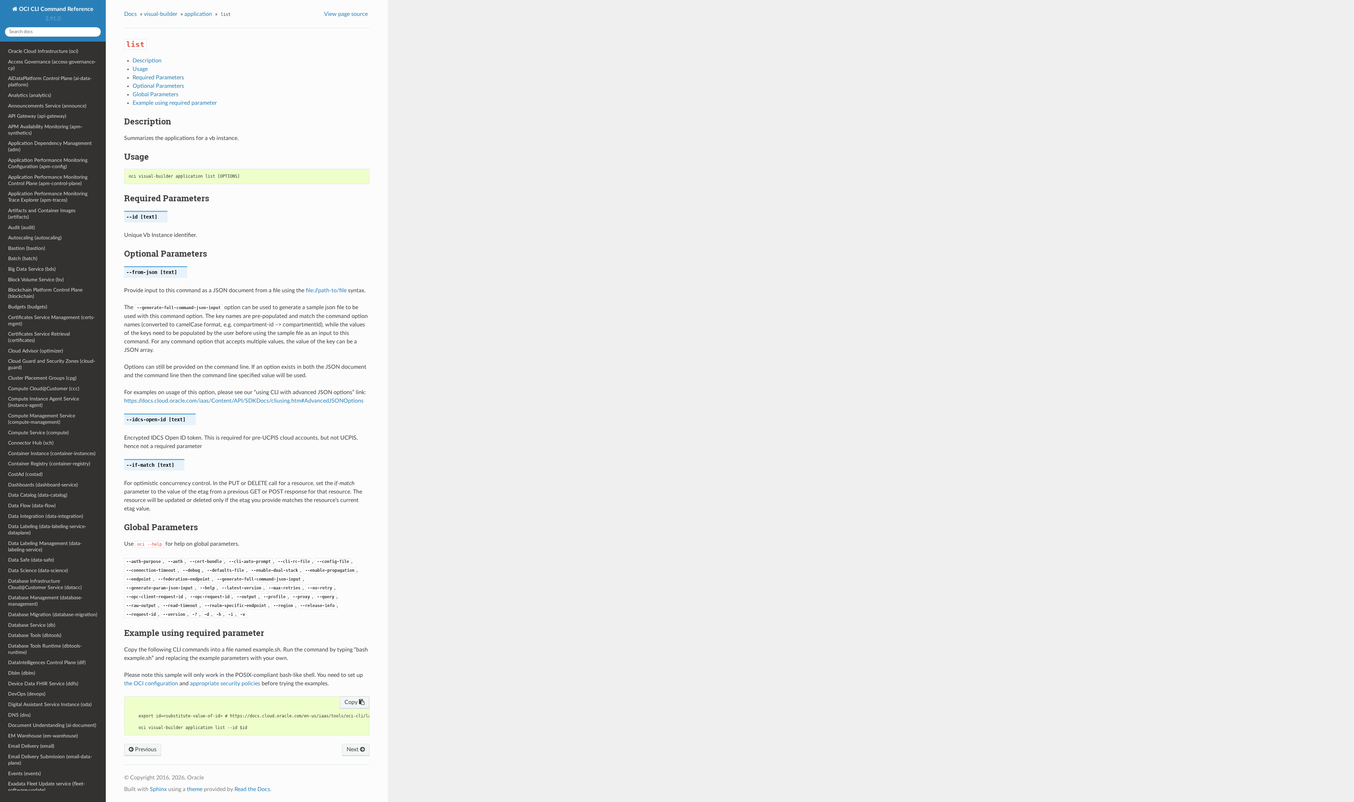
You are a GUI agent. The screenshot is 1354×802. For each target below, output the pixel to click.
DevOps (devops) (26, 694)
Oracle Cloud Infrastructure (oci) (43, 51)
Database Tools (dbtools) (34, 635)
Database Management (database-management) (45, 601)
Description (147, 60)
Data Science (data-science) (38, 570)
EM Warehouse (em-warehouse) (43, 736)
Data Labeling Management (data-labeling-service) (45, 546)
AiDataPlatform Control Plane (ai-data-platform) (50, 81)
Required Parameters (158, 77)
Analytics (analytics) (29, 95)
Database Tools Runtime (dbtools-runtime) (45, 649)
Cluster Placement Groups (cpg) (42, 378)
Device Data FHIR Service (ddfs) (43, 683)
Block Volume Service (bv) (36, 279)
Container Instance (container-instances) (52, 453)
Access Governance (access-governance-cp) (52, 65)
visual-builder (160, 14)
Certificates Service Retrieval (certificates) (39, 337)
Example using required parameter (175, 103)
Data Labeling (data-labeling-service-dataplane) (47, 529)
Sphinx (158, 789)
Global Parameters (155, 94)
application (198, 14)
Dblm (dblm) (21, 673)
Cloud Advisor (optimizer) (35, 351)
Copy (351, 702)
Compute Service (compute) (38, 432)
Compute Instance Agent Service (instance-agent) (43, 402)
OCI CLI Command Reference (55, 9)
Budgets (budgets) (27, 307)
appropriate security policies (225, 683)
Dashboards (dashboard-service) (43, 485)
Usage (140, 69)
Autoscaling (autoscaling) (35, 237)
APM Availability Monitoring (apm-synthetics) (45, 130)
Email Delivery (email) (31, 746)
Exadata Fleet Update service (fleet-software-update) (46, 787)
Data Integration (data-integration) (45, 516)
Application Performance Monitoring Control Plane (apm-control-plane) (47, 180)
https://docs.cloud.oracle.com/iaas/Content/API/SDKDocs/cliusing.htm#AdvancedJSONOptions (244, 401)
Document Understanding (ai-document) (52, 725)
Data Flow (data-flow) (32, 505)
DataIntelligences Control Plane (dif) (47, 662)
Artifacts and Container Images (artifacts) (41, 214)
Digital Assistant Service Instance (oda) (50, 704)
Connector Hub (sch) (31, 443)
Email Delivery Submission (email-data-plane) (50, 760)
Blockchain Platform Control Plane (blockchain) (45, 293)
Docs (130, 14)
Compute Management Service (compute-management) (41, 419)
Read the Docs (252, 789)
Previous (145, 749)
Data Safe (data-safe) (31, 560)
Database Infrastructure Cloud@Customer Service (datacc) (45, 584)
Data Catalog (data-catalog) (37, 495)
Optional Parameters (158, 86)
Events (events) (24, 773)
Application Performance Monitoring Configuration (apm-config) (47, 163)
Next (353, 749)
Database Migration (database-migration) (52, 614)
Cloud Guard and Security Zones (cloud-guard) (51, 364)
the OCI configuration (151, 683)
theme (194, 789)
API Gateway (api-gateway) (37, 116)
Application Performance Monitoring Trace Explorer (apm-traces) (47, 197)
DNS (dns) (19, 715)
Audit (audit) (21, 227)
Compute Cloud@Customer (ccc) (43, 388)
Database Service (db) (31, 625)
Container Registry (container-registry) (49, 463)
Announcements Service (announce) (47, 106)
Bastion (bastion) (26, 248)
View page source (346, 14)
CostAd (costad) (25, 474)
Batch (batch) (22, 258)
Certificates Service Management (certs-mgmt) (51, 320)
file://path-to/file (326, 290)
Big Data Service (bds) (32, 269)
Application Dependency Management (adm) (50, 146)
